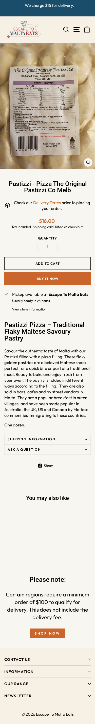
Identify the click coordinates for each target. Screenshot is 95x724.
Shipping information (31, 439)
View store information (29, 309)
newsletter (18, 695)
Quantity (47, 238)
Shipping (39, 227)
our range (16, 683)
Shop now (47, 633)
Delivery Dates (47, 202)
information (19, 671)
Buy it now (48, 279)
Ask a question (24, 449)
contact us (17, 659)
